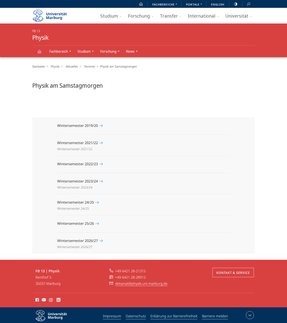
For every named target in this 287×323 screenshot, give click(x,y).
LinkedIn (58, 300)
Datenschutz (136, 316)
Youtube (43, 300)
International (201, 16)
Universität (236, 16)
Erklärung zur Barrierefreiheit (174, 316)
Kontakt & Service (233, 273)
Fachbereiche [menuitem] (163, 4)
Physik (39, 51)
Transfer (169, 16)
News (130, 51)
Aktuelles (72, 66)
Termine (89, 66)
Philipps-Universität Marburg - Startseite (56, 14)
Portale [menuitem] (193, 4)
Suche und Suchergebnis (248, 4)
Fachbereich (58, 51)
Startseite (38, 66)
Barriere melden (215, 316)
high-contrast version (235, 4)
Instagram (51, 300)
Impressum (112, 316)
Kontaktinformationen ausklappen (250, 315)
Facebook (36, 300)
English (217, 4)
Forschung (139, 16)
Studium (109, 16)
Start (141, 4)
